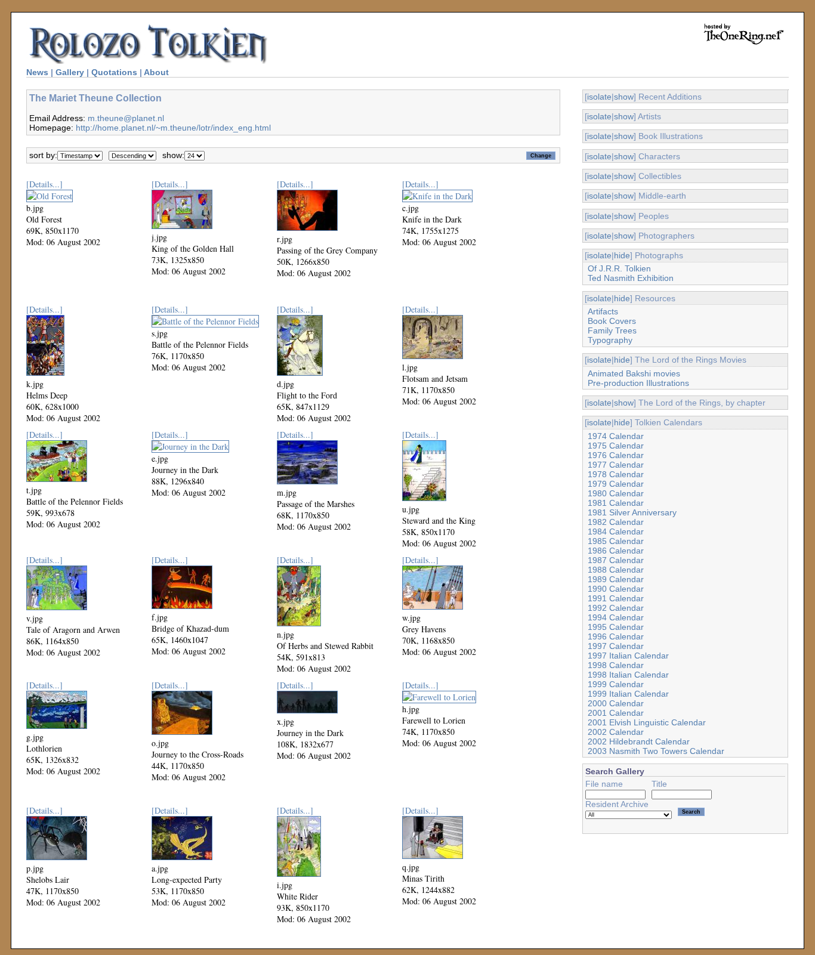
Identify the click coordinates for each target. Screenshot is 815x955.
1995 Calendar (616, 627)
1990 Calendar (616, 589)
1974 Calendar (616, 436)
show (624, 96)
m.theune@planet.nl (126, 118)
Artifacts (603, 311)
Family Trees (612, 330)
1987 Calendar (616, 560)
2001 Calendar (616, 713)
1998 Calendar (616, 665)
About (156, 72)
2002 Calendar (616, 732)
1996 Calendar (616, 636)
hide (622, 255)
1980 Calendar (616, 493)
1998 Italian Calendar (628, 674)
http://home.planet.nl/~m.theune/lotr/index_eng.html (173, 127)
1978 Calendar (616, 474)
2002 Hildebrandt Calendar (639, 741)
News (37, 72)
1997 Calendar (616, 646)
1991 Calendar (616, 598)
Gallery (69, 72)
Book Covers (612, 321)
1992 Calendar (616, 608)
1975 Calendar (616, 445)
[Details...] (44, 184)
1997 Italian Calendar (628, 655)
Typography (610, 340)
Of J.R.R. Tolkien (619, 268)
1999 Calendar (616, 684)
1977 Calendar (616, 464)
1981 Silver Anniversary (632, 512)
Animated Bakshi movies (634, 373)
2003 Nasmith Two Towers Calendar (656, 751)
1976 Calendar (616, 455)
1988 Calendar (616, 569)
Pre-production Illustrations (638, 383)
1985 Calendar (616, 541)
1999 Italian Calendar (628, 694)
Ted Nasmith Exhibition (631, 278)
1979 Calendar (616, 484)
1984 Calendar (616, 531)
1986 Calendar (616, 550)
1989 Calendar (616, 579)
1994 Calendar (616, 617)
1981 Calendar (616, 503)
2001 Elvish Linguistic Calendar (647, 722)
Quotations (114, 72)
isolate (599, 96)
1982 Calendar (616, 522)
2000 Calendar (616, 703)
